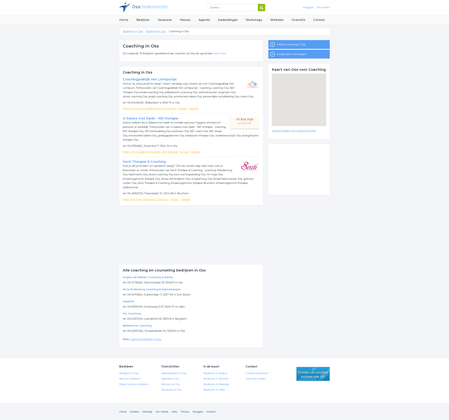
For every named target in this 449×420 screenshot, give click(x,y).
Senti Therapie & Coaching (144, 162)
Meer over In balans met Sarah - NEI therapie (150, 151)
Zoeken (134, 411)
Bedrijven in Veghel (215, 373)
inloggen (308, 7)
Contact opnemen (257, 373)
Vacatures (165, 20)
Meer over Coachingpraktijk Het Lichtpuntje (149, 108)
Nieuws (185, 20)
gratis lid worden (313, 374)
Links (174, 411)
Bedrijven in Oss (163, 7)
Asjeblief (128, 301)
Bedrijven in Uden (214, 389)
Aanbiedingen (228, 20)
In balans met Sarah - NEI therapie (150, 118)
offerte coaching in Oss (291, 44)
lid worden (323, 7)
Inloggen (198, 411)
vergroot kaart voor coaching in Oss (294, 130)
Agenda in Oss (170, 378)
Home (123, 20)
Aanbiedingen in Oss (173, 373)
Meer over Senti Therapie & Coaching (145, 199)
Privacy (185, 411)
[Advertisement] (191, 234)
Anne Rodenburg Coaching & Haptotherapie (151, 289)
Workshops (254, 20)
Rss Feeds (162, 411)
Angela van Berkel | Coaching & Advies (148, 277)
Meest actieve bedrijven (134, 384)
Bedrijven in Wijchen (216, 378)
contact (182, 108)
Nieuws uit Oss (170, 384)
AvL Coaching (132, 313)
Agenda (204, 20)
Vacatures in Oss (171, 389)
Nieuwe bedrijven (130, 378)
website (194, 108)
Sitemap (147, 411)
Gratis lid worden (256, 378)
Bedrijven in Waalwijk (216, 384)
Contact (319, 20)
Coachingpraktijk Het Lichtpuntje (150, 79)
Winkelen (277, 20)
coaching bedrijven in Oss (145, 339)
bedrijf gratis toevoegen (291, 54)
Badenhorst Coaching (137, 325)
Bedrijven (143, 20)
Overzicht (298, 20)
